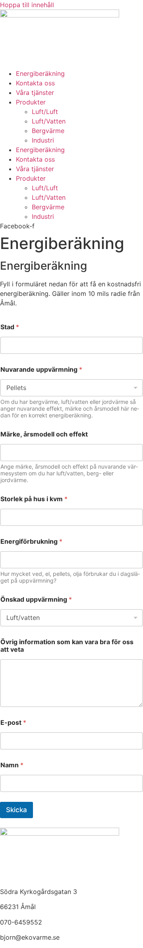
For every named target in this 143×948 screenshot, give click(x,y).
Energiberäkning (40, 73)
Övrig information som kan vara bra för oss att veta (66, 645)
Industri (43, 140)
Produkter (31, 102)
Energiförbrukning (31, 541)
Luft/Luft (45, 112)
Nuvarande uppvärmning (41, 369)
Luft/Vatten (49, 121)
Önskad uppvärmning (36, 599)
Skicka (16, 810)
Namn (11, 765)
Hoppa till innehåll (27, 5)
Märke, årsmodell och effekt (44, 434)
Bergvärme (48, 131)
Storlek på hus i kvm (34, 499)
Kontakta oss (35, 83)
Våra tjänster (35, 93)
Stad (9, 327)
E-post (13, 722)
